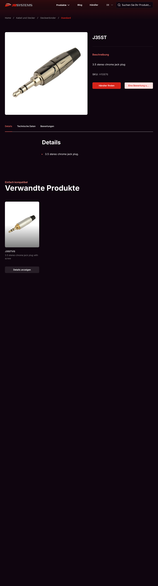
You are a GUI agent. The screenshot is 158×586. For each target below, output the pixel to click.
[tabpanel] (79, 149)
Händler (94, 4)
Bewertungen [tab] (47, 126)
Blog (79, 4)
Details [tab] (8, 126)
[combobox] (110, 4)
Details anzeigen (26, 270)
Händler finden (110, 86)
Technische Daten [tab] (26, 126)
